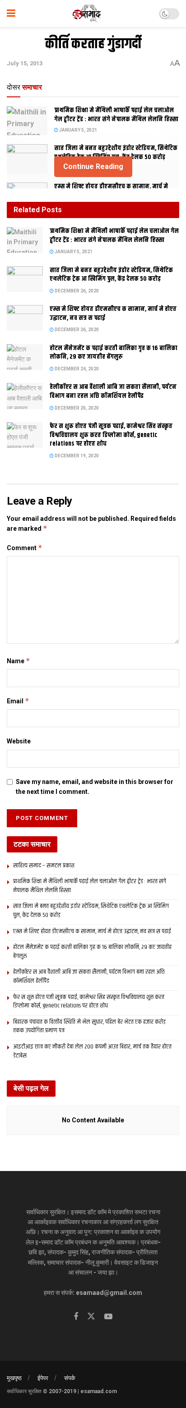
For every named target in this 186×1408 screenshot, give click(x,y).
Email (18, 701)
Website (19, 741)
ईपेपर (42, 1378)
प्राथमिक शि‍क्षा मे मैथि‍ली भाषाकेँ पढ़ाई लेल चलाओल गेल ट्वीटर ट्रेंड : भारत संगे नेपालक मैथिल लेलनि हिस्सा (116, 114)
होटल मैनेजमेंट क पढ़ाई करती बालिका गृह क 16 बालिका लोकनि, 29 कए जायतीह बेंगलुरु (113, 352)
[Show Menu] (11, 13)
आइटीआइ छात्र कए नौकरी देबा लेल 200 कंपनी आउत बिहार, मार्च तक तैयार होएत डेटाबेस (92, 1051)
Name (18, 660)
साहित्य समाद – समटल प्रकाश (43, 865)
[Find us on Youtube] (108, 1317)
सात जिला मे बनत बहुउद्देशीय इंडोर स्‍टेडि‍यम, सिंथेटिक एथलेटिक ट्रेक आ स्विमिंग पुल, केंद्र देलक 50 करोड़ (115, 152)
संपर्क (69, 1378)
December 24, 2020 (76, 368)
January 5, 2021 (77, 130)
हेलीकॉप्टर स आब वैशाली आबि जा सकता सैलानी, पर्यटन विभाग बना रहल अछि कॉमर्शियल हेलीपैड (113, 391)
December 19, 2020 (76, 455)
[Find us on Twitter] (91, 1316)
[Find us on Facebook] (76, 1317)
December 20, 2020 (76, 408)
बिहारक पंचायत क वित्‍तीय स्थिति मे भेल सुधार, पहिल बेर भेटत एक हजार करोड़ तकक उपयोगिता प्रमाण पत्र (89, 1026)
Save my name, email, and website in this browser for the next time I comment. (94, 786)
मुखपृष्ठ (14, 1378)
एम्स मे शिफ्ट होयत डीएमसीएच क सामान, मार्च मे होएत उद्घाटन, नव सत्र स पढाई (113, 313)
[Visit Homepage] (87, 14)
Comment (24, 547)
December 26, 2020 (76, 290)
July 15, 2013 (24, 63)
